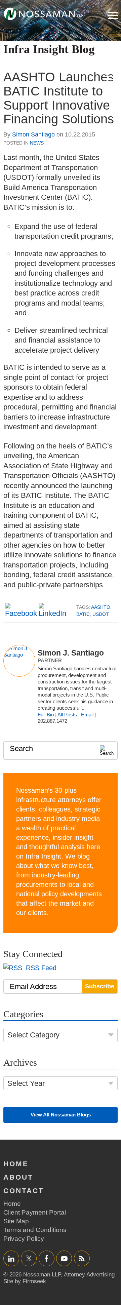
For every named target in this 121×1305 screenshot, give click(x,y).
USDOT (100, 614)
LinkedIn (11, 1258)
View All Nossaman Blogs (61, 1114)
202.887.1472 (52, 721)
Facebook (46, 1258)
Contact (23, 1190)
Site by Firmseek (24, 1281)
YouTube (64, 1258)
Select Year (26, 1083)
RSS (81, 1258)
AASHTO (100, 607)
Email (87, 714)
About (18, 1177)
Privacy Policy (23, 1238)
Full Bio (46, 714)
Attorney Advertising (89, 1274)
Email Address (33, 986)
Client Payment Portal (34, 1212)
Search (21, 748)
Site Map (16, 1221)
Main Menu (113, 15)
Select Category (33, 1035)
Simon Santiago (33, 134)
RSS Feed (40, 968)
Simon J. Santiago (71, 652)
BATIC (83, 614)
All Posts (67, 714)
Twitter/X (29, 1258)
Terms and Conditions (35, 1229)
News (37, 143)
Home (16, 1164)
